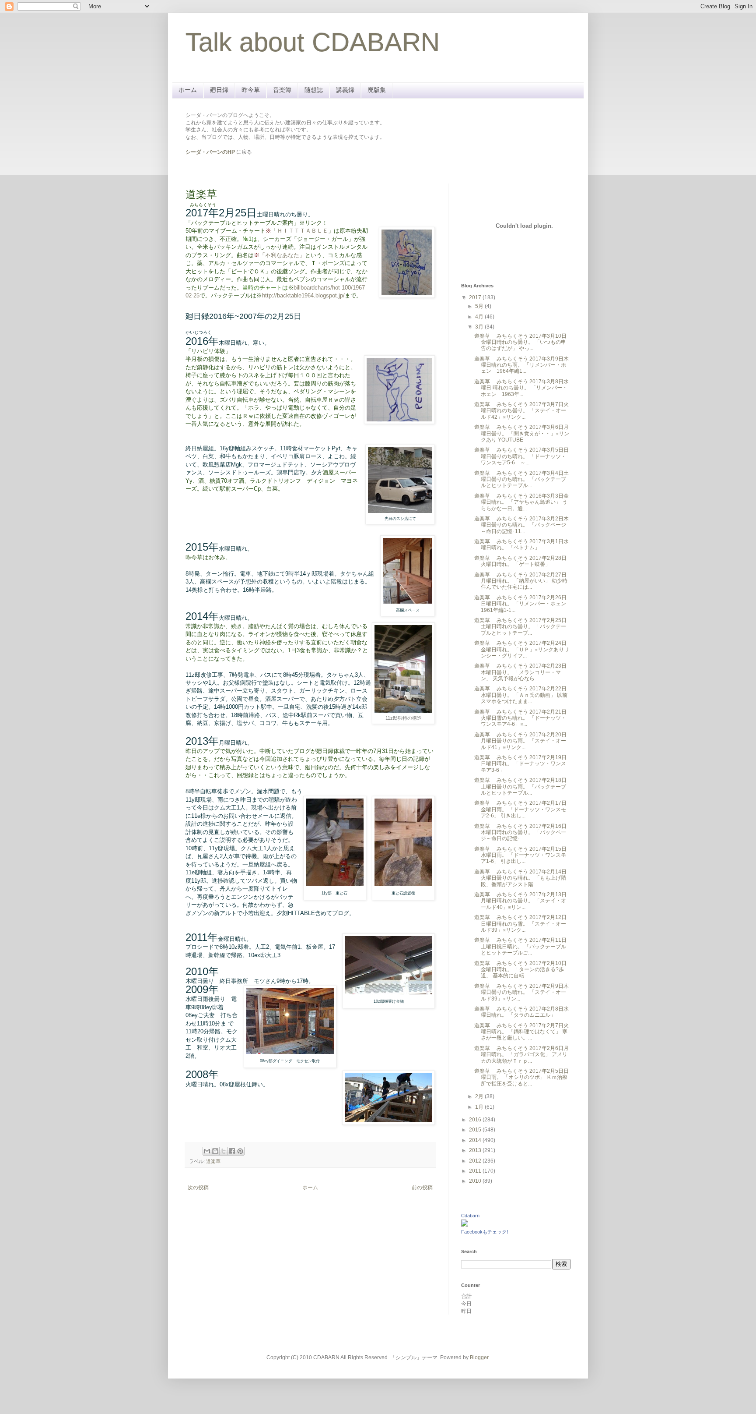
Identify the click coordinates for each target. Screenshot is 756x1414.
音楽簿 (282, 89)
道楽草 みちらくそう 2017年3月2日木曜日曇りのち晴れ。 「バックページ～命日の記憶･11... (521, 525)
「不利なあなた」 (282, 255)
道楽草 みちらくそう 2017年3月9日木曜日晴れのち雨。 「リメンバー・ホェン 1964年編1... (521, 365)
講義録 (345, 89)
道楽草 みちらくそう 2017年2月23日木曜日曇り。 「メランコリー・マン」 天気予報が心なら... (520, 672)
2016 (476, 1120)
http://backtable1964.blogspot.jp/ (303, 295)
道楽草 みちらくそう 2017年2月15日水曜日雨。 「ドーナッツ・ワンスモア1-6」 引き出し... (520, 855)
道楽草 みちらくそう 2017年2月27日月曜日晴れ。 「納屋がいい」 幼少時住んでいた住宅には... (520, 581)
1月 (480, 1107)
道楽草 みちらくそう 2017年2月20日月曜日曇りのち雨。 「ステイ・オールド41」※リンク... (520, 741)
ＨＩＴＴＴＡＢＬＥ (302, 230)
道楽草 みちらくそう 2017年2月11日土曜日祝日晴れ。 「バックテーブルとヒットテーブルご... (520, 946)
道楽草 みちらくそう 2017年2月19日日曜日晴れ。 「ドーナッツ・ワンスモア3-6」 (520, 763)
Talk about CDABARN (313, 42)
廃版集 (377, 89)
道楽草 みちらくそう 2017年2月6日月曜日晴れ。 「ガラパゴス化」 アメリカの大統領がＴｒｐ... (521, 1054)
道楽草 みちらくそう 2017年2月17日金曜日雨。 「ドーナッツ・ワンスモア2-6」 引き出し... (520, 809)
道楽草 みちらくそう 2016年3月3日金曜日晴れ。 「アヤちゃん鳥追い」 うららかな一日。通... (521, 502)
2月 (480, 1096)
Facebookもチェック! (484, 1231)
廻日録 (219, 89)
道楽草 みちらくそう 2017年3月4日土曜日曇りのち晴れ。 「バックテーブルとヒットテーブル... (521, 479)
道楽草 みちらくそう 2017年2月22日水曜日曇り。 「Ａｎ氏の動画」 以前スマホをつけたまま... (520, 695)
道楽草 (213, 1161)
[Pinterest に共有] (240, 1151)
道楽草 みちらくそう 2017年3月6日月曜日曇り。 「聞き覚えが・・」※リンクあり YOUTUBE (521, 433)
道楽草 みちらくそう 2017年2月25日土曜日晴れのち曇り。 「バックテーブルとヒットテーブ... (520, 626)
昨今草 (251, 89)
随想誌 (313, 89)
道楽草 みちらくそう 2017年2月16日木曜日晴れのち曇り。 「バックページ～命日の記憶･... (520, 832)
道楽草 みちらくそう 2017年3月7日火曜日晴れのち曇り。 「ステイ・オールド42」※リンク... (521, 410)
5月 (480, 306)
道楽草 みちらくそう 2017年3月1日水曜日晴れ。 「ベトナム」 (521, 544)
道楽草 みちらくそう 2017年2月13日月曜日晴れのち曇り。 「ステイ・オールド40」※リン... (520, 900)
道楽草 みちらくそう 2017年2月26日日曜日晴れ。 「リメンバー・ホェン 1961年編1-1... (522, 603)
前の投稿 (422, 1187)
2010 (476, 1181)
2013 (476, 1150)
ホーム (187, 89)
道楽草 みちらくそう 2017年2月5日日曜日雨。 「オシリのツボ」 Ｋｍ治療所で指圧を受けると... (521, 1077)
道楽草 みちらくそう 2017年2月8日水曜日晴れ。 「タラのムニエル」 (521, 1012)
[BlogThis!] (215, 1151)
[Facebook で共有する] (232, 1151)
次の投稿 (198, 1187)
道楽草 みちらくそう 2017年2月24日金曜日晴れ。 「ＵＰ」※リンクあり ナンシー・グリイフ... (522, 649)
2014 (476, 1140)
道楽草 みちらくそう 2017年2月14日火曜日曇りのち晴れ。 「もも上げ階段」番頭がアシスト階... (520, 878)
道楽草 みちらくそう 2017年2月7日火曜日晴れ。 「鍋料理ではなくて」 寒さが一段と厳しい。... (521, 1031)
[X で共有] (223, 1151)
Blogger (479, 1357)
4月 (480, 317)
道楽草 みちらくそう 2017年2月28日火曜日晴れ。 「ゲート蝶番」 (520, 561)
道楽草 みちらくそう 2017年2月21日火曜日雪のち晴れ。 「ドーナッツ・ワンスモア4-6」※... (520, 718)
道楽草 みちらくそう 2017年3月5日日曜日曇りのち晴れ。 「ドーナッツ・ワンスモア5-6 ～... (521, 456)
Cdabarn (470, 1215)
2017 (476, 297)
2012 (476, 1161)
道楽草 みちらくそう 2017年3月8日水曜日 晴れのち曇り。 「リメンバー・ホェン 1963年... (521, 387)
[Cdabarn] (464, 1225)
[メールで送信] (207, 1151)
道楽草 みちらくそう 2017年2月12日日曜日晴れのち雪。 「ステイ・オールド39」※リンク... (520, 923)
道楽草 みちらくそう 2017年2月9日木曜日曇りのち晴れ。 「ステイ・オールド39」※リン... (521, 992)
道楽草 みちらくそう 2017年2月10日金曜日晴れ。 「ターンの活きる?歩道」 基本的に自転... (520, 969)
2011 (476, 1171)
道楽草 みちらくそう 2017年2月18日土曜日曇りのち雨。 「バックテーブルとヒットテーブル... (520, 786)
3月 (480, 327)
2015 (476, 1130)
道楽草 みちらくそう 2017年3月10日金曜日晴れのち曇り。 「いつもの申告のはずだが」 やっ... (520, 342)
